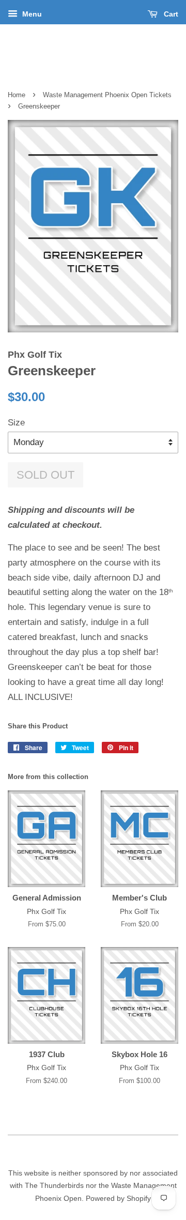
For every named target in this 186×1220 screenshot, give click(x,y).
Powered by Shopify (118, 1198)
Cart (170, 14)
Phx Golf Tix (93, 52)
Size (16, 423)
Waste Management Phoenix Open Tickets (107, 95)
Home (16, 95)
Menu (31, 14)
